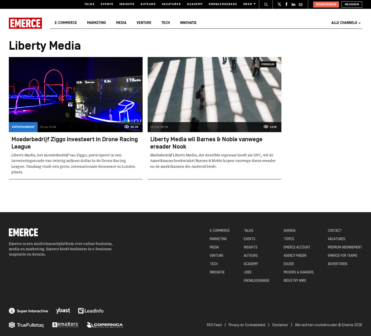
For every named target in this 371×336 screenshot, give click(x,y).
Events (107, 4)
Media (121, 23)
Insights (127, 4)
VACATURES (336, 239)
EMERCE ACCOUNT (297, 247)
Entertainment (23, 127)
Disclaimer (280, 325)
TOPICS (289, 239)
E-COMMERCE (220, 231)
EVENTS (249, 239)
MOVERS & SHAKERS (299, 272)
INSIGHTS (250, 247)
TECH (214, 264)
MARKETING (218, 239)
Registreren (326, 4)
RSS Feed (214, 325)
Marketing (96, 23)
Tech (166, 23)
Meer (247, 4)
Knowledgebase (223, 4)
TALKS (248, 231)
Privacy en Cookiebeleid (247, 325)
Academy (195, 4)
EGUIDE (289, 264)
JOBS (248, 272)
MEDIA (214, 247)
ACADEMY (251, 264)
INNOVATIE (217, 272)
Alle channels (344, 23)
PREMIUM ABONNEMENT (345, 247)
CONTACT (335, 231)
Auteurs (148, 4)
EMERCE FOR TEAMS (342, 256)
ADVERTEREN (337, 264)
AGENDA (290, 231)
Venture (144, 23)
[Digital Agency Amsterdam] (28, 311)
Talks (90, 4)
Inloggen (352, 4)
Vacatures (171, 4)
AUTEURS (251, 256)
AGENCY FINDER (295, 256)
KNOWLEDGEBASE (257, 281)
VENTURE (216, 256)
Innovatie (188, 23)
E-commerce (66, 23)
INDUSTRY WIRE (295, 281)
